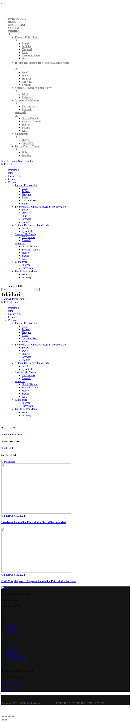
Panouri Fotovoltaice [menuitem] (27, 39)
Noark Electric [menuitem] (30, 118)
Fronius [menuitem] (26, 84)
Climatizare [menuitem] (21, 135)
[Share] (6, 716)
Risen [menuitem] (25, 52)
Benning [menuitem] (27, 155)
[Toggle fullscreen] (9, 716)
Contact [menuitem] (15, 27)
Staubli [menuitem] (26, 127)
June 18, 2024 (17, 515)
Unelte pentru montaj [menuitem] (27, 148)
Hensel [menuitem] (26, 124)
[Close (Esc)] (2, 716)
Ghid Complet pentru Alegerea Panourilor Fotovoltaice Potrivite (38, 581)
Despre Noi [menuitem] (16, 24)
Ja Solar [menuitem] (26, 46)
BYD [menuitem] (25, 93)
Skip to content (9, 161)
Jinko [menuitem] (25, 58)
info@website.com (11, 434)
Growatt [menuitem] (27, 81)
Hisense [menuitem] (26, 139)
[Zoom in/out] (13, 716)
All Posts (13, 298)
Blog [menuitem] (12, 21)
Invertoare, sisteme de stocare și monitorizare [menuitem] (42, 65)
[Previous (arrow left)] (2, 719)
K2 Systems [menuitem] (28, 106)
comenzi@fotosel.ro (12, 683)
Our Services (8, 461)
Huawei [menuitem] (26, 78)
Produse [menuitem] (14, 32)
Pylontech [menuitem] (27, 97)
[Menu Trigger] (2, 3)
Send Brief (7, 448)
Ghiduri (5, 515)
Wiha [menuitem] (25, 152)
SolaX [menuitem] (25, 72)
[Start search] (37, 289)
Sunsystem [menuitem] (28, 143)
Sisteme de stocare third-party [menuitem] (33, 89)
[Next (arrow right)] (6, 719)
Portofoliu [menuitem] (17, 18)
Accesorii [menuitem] (20, 114)
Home (4, 298)
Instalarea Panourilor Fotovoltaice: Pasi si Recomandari (33, 522)
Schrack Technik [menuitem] (31, 121)
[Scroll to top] (3, 709)
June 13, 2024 (17, 574)
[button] (2, 712)
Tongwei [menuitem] (27, 49)
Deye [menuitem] (25, 75)
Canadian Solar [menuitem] (31, 55)
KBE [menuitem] (25, 130)
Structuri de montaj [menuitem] (27, 102)
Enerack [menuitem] (27, 109)
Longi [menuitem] (25, 43)
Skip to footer (25, 161)
